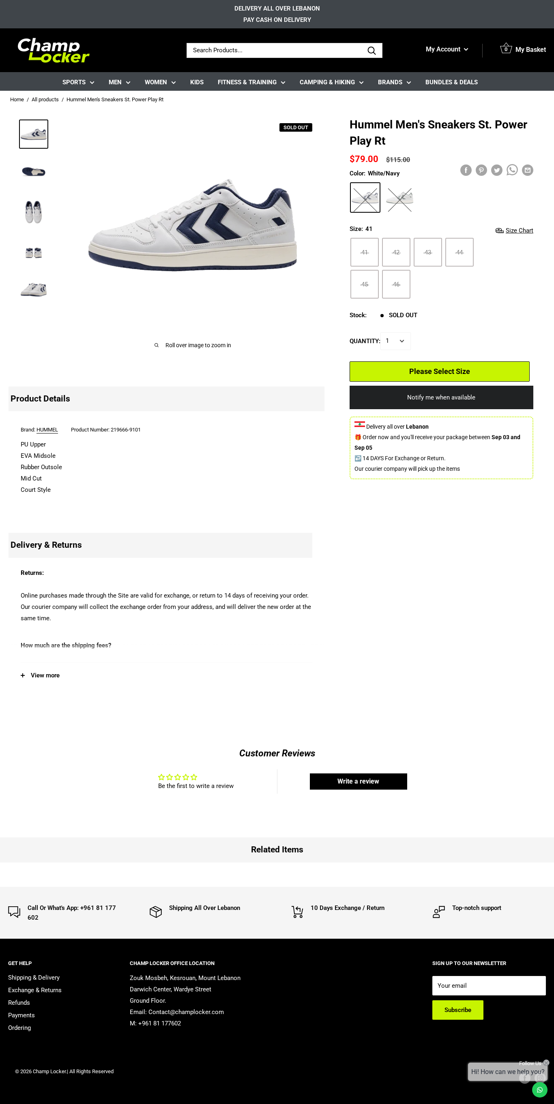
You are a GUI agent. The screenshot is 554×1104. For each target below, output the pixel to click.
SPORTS (74, 82)
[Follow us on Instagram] (540, 1078)
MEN (115, 82)
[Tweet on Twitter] (496, 170)
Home (17, 99)
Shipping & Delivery (34, 977)
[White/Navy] (365, 197)
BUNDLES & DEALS (451, 82)
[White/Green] (399, 197)
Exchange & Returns (35, 990)
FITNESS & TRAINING (247, 82)
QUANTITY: (365, 341)
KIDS (197, 82)
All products (45, 99)
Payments (21, 1015)
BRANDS (390, 82)
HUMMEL (47, 430)
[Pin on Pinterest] (481, 170)
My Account (444, 49)
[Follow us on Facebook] (524, 1078)
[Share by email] (527, 170)
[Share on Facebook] (466, 170)
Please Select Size (439, 371)
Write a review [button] (358, 781)
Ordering (19, 1027)
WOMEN (156, 82)
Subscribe (457, 1010)
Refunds (19, 1002)
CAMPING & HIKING (327, 82)
